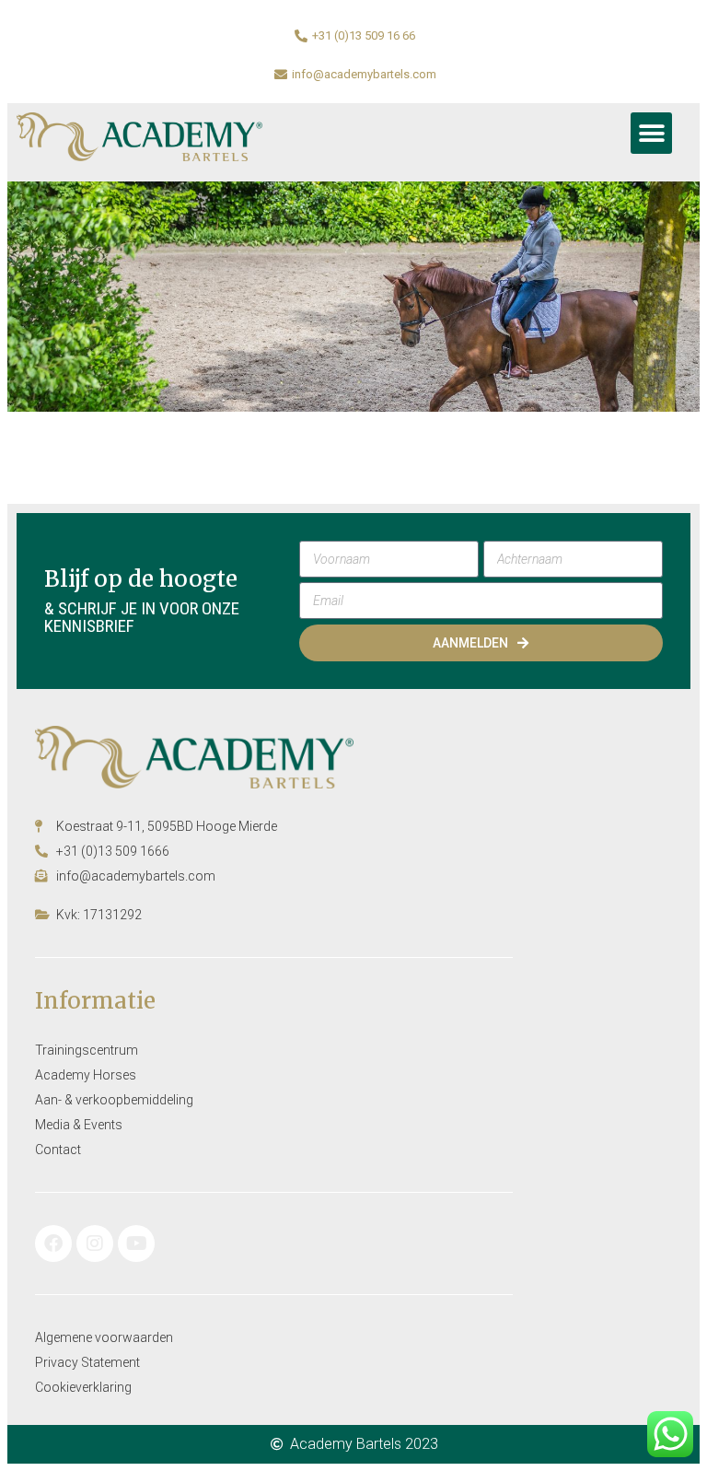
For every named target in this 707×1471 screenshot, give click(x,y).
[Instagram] (94, 1243)
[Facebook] (53, 1243)
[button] (651, 133)
